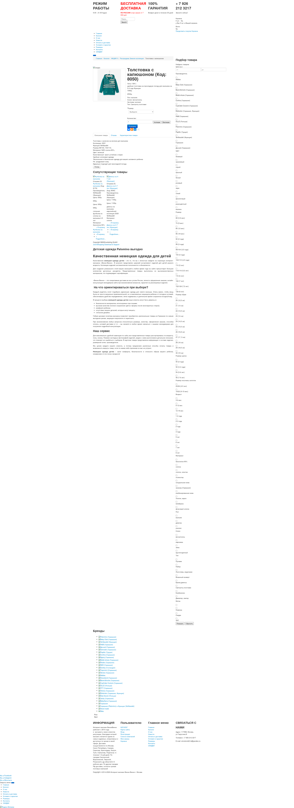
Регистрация (125, 734)
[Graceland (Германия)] (108, 677)
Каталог (107, 58)
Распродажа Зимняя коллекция (132, 58)
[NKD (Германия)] (106, 665)
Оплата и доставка (155, 736)
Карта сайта (125, 729)
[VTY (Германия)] (106, 688)
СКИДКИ (151, 745)
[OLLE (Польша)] (105, 685)
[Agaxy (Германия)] (106, 657)
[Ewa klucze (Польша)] (107, 695)
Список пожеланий (128, 736)
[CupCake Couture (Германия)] (111, 683)
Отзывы (114, 135)
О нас (150, 732)
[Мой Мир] (135, 129)
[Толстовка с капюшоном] (109, 85)
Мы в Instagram (6, 778)
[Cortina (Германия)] (107, 654)
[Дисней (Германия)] (107, 647)
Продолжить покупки (183, 31)
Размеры (151, 741)
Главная (99, 58)
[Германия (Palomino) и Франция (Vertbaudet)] (116, 706)
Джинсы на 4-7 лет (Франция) (112, 187)
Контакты (151, 743)
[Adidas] (102, 675)
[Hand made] (104, 708)
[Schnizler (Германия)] (107, 649)
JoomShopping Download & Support (106, 244)
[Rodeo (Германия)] (106, 662)
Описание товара (101, 135)
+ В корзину (100, 234)
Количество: (131, 118)
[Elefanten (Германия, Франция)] (111, 693)
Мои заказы (125, 739)
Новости (151, 734)
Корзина (195, 31)
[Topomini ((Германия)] (108, 670)
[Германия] (103, 703)
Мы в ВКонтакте (6, 780)
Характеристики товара (128, 135)
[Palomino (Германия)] (107, 636)
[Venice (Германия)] (106, 672)
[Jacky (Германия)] (106, 698)
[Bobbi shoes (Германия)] (108, 659)
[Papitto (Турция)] (105, 652)
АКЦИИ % (114, 58)
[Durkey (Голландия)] (107, 667)
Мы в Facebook (5, 775)
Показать (180, 623)
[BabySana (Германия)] (108, 701)
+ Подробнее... (101, 237)
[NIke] (101, 711)
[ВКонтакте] (128, 129)
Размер (130, 108)
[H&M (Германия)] (106, 644)
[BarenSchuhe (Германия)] (109, 680)
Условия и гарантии (155, 739)
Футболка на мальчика (97, 184)
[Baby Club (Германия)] (108, 639)
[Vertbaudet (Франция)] (108, 642)
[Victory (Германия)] (106, 690)
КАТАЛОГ (124, 727)
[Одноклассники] (131, 129)
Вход (122, 732)
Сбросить (189, 623)
